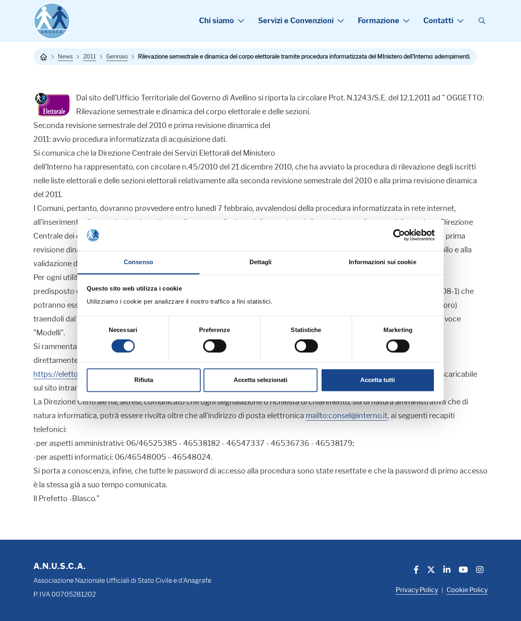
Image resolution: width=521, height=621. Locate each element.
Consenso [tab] (138, 261)
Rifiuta (143, 379)
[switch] (214, 346)
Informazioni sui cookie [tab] (382, 261)
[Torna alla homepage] (43, 57)
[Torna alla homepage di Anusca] (51, 20)
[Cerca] (482, 21)
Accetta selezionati (260, 379)
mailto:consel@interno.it (346, 415)
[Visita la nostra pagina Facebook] (416, 570)
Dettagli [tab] (261, 261)
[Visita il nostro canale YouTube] (463, 570)
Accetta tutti (377, 379)
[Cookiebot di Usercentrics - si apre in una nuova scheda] (399, 235)
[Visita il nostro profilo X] (431, 570)
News (65, 56)
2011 (89, 56)
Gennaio (117, 56)
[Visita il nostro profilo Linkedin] (447, 570)
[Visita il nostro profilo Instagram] (480, 570)
